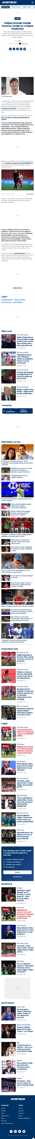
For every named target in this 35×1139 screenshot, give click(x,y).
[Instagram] (15, 1131)
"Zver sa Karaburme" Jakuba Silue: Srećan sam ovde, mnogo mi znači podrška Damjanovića (25, 802)
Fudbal (17, 18)
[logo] (9, 2)
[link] (21, 49)
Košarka (19, 1060)
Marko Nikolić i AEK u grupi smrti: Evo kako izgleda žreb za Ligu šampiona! (25, 767)
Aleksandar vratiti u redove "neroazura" (12, 233)
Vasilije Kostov (6, 302)
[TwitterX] (14, 49)
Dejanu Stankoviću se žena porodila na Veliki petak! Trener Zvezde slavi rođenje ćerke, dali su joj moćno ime (25, 341)
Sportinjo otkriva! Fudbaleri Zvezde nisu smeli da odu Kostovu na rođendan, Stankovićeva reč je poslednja (25, 694)
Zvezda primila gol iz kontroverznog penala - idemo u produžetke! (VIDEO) (25, 733)
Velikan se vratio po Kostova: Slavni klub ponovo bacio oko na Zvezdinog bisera (24, 675)
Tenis (2, 1113)
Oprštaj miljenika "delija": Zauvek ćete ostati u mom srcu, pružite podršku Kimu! (25, 819)
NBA (18, 1043)
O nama (20, 1108)
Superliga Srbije (22, 795)
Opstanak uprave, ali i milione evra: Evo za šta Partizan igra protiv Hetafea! (25, 836)
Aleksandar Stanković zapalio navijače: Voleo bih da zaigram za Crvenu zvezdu (25, 712)
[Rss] (23, 1131)
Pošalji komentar (23, 411)
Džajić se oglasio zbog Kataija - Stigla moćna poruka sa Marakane (25, 391)
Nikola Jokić (27, 7)
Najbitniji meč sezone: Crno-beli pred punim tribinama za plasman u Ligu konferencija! (25, 750)
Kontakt (20, 1115)
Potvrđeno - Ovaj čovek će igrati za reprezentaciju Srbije (25, 1083)
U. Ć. (19, 41)
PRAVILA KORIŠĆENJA (24, 1118)
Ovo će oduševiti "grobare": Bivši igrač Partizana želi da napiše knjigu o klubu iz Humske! (25, 968)
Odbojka (19, 888)
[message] (24, 49)
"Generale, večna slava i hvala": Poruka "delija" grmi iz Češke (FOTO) (25, 784)
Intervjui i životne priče (7, 1123)
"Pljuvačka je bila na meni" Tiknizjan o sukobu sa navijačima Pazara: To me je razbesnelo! (25, 359)
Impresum (21, 1110)
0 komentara (10, 411)
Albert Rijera (16, 7)
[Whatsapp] (17, 49)
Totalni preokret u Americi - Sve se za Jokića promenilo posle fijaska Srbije (24, 1048)
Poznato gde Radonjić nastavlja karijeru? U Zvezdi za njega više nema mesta (25, 375)
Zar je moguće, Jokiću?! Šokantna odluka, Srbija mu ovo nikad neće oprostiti (24, 1013)
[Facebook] (10, 49)
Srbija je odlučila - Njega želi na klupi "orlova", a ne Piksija (25, 1029)
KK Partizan (20, 961)
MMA (2, 1118)
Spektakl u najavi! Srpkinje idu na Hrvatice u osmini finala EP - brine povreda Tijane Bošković (24, 895)
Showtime (4, 1121)
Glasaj (17, 872)
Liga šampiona (21, 761)
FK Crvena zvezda (7, 299)
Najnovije (5, 7)
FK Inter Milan (17, 302)
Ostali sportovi (5, 1115)
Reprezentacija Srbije (23, 1025)
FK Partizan (20, 744)
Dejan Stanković (19, 299)
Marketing (21, 1113)
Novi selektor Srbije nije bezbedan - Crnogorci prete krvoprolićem (25, 1066)
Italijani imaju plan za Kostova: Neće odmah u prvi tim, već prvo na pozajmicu (25, 658)
